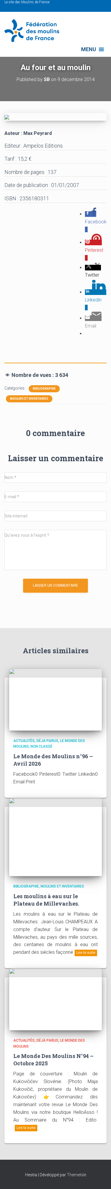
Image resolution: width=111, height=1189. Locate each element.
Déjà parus (47, 741)
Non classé (41, 746)
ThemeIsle (76, 1174)
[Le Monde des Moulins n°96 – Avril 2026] (55, 699)
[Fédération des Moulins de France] (34, 30)
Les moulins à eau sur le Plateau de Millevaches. (46, 900)
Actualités (24, 741)
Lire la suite (85, 953)
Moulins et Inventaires (29, 398)
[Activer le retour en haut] (99, 1177)
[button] (88, 49)
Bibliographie (44, 388)
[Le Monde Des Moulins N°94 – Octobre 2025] (55, 999)
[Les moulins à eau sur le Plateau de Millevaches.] (55, 836)
